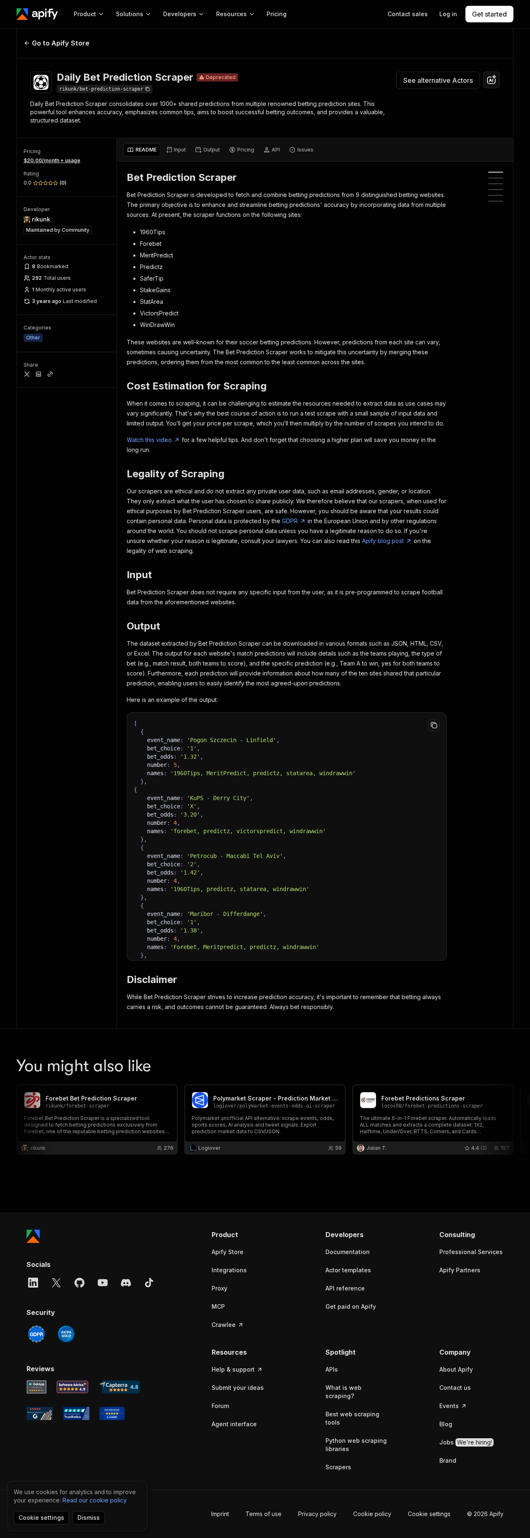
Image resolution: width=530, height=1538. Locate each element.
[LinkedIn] (33, 1282)
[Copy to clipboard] (434, 725)
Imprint (220, 1513)
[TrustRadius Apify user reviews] (76, 1413)
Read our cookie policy (95, 1500)
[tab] (141, 149)
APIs (331, 1369)
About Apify (456, 1369)
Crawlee (224, 1324)
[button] (244, 1235)
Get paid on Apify (350, 1306)
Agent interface (234, 1423)
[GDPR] (36, 1334)
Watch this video (149, 439)
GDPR (290, 520)
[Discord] (125, 1282)
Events (449, 1405)
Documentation (347, 1251)
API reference (345, 1288)
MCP (218, 1306)
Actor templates (348, 1270)
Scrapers (338, 1467)
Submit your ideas (238, 1387)
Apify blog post (383, 540)
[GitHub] (79, 1282)
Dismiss (88, 1517)
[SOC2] (66, 1334)
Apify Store (227, 1251)
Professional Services (471, 1251)
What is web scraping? (343, 1391)
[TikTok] (149, 1282)
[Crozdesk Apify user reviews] (112, 1413)
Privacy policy (317, 1513)
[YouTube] (102, 1282)
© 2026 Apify (485, 1513)
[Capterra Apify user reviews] (119, 1387)
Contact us (455, 1387)
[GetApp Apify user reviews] (36, 1387)
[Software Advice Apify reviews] (72, 1387)
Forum (220, 1405)
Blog (445, 1423)
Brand (447, 1460)
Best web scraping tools (352, 1418)
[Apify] (37, 14)
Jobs (465, 1442)
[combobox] (491, 80)
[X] (56, 1282)
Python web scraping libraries (356, 1444)
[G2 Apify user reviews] (39, 1413)
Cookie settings (429, 1513)
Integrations (229, 1270)
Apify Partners (459, 1270)
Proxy (219, 1288)
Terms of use (264, 1513)
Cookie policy (372, 1513)
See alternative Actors (438, 80)
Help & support (233, 1369)
